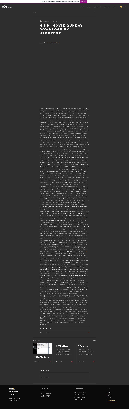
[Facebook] (9, 394)
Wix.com (17, 400)
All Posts (34, 12)
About (109, 394)
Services (110, 396)
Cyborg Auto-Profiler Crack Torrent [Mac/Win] (42, 357)
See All (94, 340)
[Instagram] (11, 394)
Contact (110, 397)
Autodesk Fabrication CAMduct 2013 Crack (63, 346)
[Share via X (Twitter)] (43, 328)
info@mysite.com (81, 397)
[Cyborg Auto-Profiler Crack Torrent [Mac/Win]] (42, 348)
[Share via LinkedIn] (47, 328)
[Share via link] (50, 328)
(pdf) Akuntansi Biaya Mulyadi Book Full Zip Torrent (85, 346)
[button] (94, 12)
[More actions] (88, 21)
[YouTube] (14, 394)
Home (109, 392)
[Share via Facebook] (40, 328)
